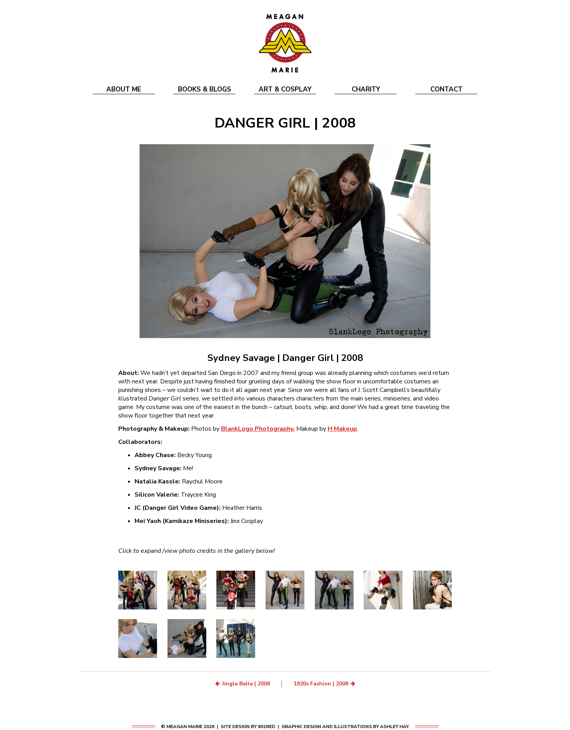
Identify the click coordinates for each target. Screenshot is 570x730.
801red (266, 726)
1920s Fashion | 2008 (321, 683)
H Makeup (342, 429)
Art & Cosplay (285, 89)
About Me (123, 89)
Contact (446, 89)
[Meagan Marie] (285, 43)
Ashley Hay (394, 726)
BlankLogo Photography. (258, 429)
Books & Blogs (204, 89)
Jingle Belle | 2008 (246, 683)
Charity (366, 89)
